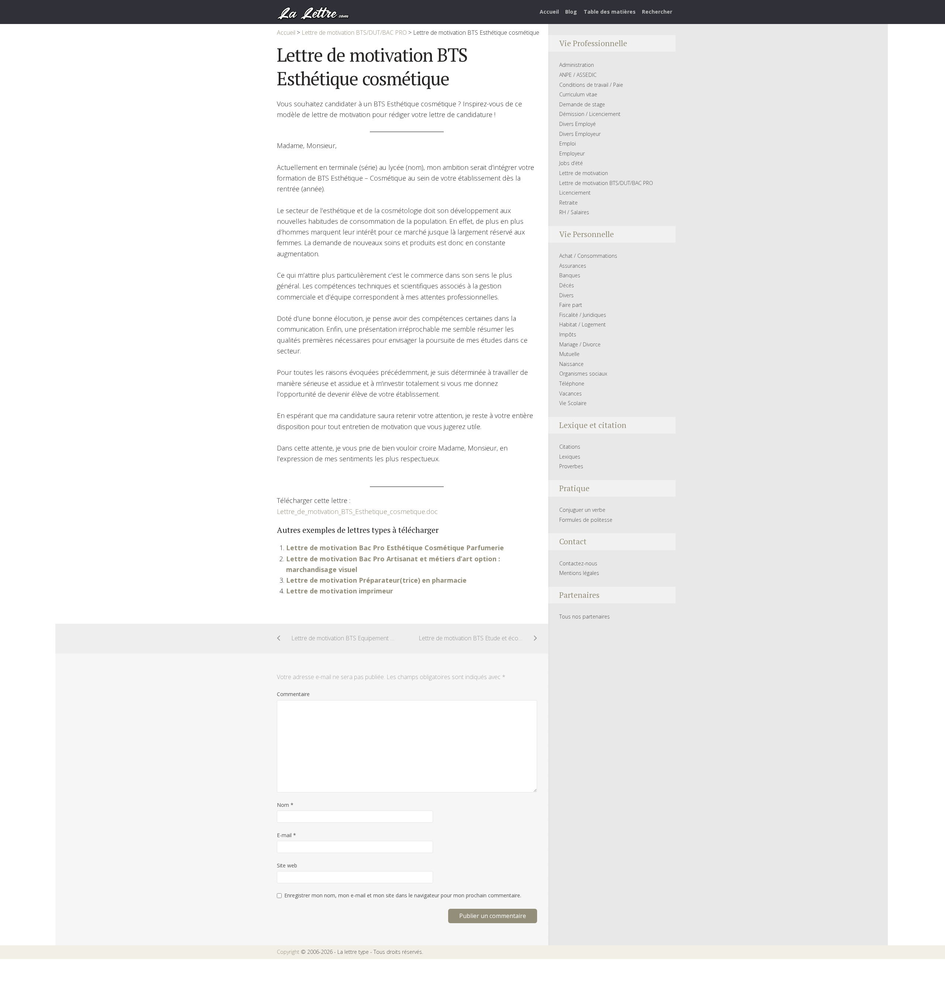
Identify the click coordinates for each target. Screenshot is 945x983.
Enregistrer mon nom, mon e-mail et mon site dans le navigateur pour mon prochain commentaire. (402, 895)
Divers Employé (577, 123)
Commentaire (293, 694)
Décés (566, 285)
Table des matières (610, 11)
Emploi (567, 143)
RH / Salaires (574, 212)
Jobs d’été (571, 163)
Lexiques (569, 456)
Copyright (288, 951)
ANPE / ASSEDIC (578, 74)
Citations (569, 446)
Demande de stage (582, 104)
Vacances (570, 393)
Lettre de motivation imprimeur (339, 590)
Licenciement (575, 192)
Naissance (571, 363)
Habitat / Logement (582, 324)
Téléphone (571, 383)
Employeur (572, 153)
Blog (571, 11)
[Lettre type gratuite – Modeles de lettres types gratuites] (313, 12)
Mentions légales (579, 572)
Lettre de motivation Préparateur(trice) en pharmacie (376, 580)
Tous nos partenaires (584, 616)
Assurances (572, 265)
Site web (287, 865)
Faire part (570, 304)
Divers (566, 295)
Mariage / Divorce (580, 344)
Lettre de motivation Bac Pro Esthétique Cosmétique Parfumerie (395, 547)
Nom (285, 804)
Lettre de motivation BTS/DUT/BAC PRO (606, 182)
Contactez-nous (578, 563)
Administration (576, 64)
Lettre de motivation (583, 173)
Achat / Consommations (588, 255)
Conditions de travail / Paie (591, 84)
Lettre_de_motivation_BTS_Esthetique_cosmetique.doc (357, 511)
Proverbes (571, 466)
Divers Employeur (580, 133)
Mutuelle (569, 353)
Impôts (567, 334)
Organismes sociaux (583, 373)
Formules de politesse (585, 519)
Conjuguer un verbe (582, 509)
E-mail (286, 835)
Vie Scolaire (573, 403)
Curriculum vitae (578, 94)
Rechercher (657, 11)
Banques (569, 275)
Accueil (549, 11)
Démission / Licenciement (590, 113)
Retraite (568, 202)
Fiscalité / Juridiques (582, 314)
